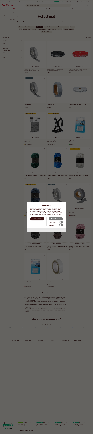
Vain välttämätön (55, 218)
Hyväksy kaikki (37, 218)
